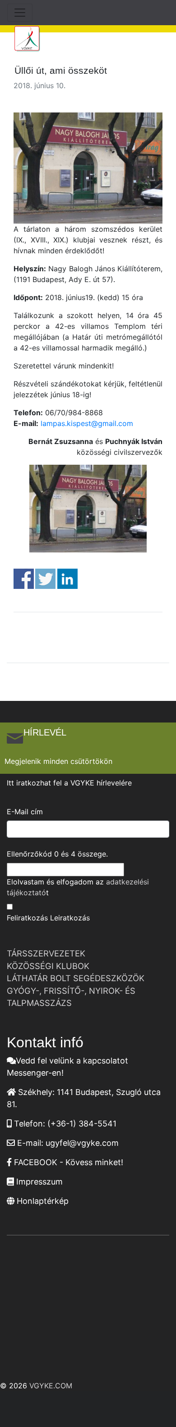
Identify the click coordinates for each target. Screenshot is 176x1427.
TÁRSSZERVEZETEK (46, 953)
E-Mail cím (25, 811)
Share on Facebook (24, 579)
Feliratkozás (27, 917)
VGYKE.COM (50, 1385)
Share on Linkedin (67, 579)
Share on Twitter (45, 579)
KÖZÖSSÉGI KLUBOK (48, 966)
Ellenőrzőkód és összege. (57, 853)
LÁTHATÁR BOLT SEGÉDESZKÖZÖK (75, 978)
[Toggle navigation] (19, 13)
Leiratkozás (70, 917)
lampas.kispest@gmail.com (87, 423)
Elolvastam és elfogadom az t (78, 887)
